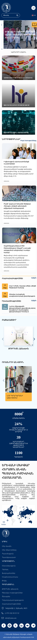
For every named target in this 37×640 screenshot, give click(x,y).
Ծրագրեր (6, 596)
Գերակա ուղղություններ (12, 593)
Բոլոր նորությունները (28, 140)
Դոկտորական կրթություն (13, 600)
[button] (2, 23)
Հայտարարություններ (11, 604)
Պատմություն (8, 553)
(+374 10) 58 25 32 (12, 613)
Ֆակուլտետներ (8, 573)
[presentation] (3, 339)
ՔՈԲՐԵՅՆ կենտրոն (10, 589)
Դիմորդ (5, 569)
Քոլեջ (4, 580)
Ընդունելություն (8, 566)
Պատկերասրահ (9, 557)
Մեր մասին (6, 546)
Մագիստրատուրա (10, 577)
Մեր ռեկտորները (9, 550)
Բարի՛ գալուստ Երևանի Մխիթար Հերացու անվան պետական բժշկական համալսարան (17, 206)
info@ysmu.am (10, 618)
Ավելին (33, 278)
